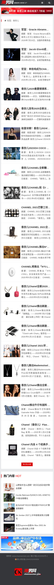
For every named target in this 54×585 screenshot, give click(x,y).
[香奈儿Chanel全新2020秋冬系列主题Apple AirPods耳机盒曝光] (12, 291)
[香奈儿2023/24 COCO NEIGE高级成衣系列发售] (12, 153)
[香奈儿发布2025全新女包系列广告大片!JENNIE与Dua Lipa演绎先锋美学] (12, 114)
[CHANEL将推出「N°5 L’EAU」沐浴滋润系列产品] (12, 272)
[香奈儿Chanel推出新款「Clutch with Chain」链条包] (12, 331)
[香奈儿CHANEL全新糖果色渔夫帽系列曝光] (12, 173)
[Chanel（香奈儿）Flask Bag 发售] (12, 430)
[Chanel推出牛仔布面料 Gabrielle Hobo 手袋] (12, 410)
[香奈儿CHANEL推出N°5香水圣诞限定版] (12, 252)
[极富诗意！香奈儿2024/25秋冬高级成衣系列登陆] (12, 133)
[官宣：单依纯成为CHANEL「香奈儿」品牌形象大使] (12, 74)
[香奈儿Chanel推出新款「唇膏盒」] (12, 311)
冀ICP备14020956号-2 (39, 556)
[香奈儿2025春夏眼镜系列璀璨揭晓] (12, 94)
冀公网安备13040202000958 (28, 559)
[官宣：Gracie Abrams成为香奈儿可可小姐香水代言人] (12, 35)
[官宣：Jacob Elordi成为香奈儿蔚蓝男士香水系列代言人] (12, 54)
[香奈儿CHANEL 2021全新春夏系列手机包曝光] (12, 232)
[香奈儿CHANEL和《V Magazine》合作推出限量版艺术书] (12, 193)
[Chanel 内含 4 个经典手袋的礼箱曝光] (12, 450)
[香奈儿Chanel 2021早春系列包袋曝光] (12, 351)
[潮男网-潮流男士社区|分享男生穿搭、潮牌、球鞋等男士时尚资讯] (10, 3)
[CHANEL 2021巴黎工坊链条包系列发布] (12, 212)
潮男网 (8, 556)
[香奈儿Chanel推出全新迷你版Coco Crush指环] (12, 390)
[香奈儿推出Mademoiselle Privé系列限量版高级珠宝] (12, 370)
